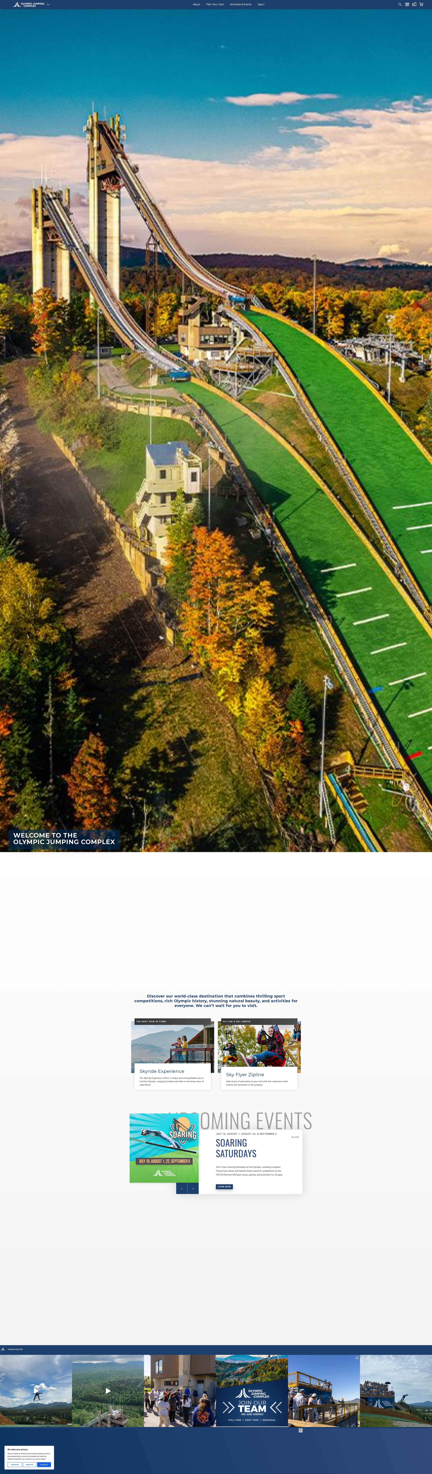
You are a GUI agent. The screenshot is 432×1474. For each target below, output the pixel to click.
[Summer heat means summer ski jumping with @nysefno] (36, 1391)
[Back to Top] (301, 1430)
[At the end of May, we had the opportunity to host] (324, 1391)
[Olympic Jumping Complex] (28, 4)
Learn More (224, 1187)
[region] (29, 1457)
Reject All (29, 1465)
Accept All (44, 1465)
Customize (15, 1465)
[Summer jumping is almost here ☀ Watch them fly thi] (396, 1391)
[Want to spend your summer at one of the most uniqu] (252, 1391)
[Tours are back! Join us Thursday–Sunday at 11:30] (180, 1391)
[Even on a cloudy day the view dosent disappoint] (108, 1391)
